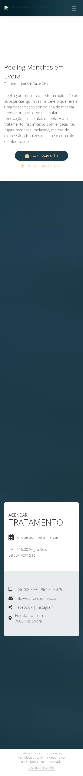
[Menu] (74, 8)
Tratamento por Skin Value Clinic (26, 84)
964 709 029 (51, 589)
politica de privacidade (46, 762)
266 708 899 (26, 589)
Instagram (45, 607)
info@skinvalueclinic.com (37, 598)
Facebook (24, 607)
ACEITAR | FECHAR (41, 768)
